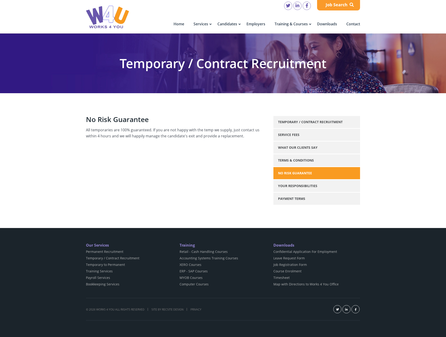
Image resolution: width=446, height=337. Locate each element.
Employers (255, 23)
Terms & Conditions (296, 160)
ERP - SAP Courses (194, 271)
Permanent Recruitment (104, 251)
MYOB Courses (191, 277)
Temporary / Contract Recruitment (310, 122)
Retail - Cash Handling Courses (204, 251)
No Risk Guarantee (295, 173)
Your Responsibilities (297, 186)
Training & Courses (291, 23)
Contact (353, 23)
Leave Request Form (289, 258)
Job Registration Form (290, 264)
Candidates (227, 23)
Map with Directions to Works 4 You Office (306, 284)
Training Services (99, 271)
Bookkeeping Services (102, 284)
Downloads (327, 23)
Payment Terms (291, 198)
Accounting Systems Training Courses (209, 258)
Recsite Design (173, 309)
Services (200, 23)
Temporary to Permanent (105, 264)
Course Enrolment (287, 271)
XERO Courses (190, 264)
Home (179, 23)
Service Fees (288, 134)
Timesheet (281, 277)
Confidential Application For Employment (305, 251)
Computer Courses (194, 284)
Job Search (337, 4)
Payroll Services (98, 277)
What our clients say (298, 147)
